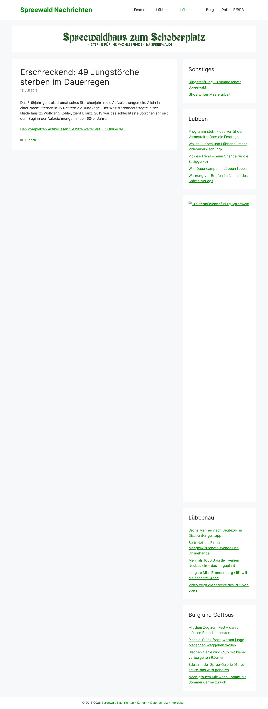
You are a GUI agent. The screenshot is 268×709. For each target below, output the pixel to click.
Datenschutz (159, 702)
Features (141, 10)
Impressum (178, 702)
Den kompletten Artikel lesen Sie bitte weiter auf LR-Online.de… (73, 129)
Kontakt (142, 702)
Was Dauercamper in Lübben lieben (218, 169)
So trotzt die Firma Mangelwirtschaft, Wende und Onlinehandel (214, 548)
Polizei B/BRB (233, 10)
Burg (210, 10)
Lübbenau (164, 10)
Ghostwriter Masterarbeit (210, 94)
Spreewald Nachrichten (56, 10)
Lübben (186, 10)
